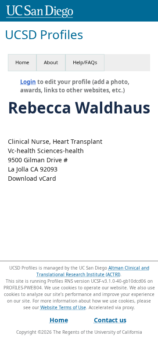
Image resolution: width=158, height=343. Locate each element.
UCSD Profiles (44, 34)
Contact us (110, 320)
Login (28, 82)
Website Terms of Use (63, 307)
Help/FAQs (85, 62)
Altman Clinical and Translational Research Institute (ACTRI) (92, 271)
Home (22, 62)
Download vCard (32, 178)
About (51, 62)
